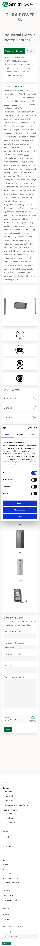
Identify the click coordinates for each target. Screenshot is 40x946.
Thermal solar (10, 800)
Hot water (6, 788)
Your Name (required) (13, 631)
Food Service (10, 818)
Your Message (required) (14, 677)
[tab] (14, 51)
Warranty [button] (8, 417)
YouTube (6, 919)
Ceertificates (7, 846)
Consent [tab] (7, 434)
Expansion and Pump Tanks (16, 805)
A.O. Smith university (11, 882)
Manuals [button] (8, 407)
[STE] (20, 598)
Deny (20, 516)
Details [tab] (20, 434)
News (4, 869)
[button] (36, 4)
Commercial (10, 822)
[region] (20, 306)
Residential (9, 791)
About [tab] (32, 434)
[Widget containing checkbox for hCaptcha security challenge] (20, 719)
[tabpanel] (20, 66)
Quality (5, 865)
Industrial (9, 796)
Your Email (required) (12, 654)
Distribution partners (11, 878)
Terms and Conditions (11, 900)
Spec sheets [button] (10, 398)
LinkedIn (5, 914)
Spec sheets (7, 841)
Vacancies (6, 873)
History (5, 860)
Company (8, 665)
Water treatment (9, 810)
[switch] (34, 479)
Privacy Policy (8, 896)
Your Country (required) (14, 643)
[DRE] (20, 542)
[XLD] (20, 570)
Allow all (20, 503)
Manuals (6, 837)
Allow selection (20, 510)
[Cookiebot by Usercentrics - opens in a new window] (28, 428)
